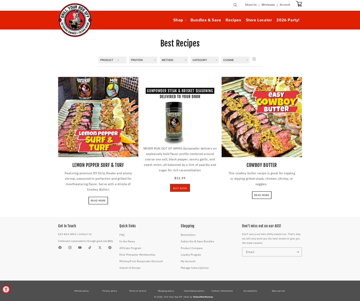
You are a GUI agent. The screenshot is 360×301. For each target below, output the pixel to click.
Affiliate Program (130, 248)
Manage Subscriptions (195, 267)
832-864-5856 (67, 234)
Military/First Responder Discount (141, 261)
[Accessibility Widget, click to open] (6, 289)
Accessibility (250, 291)
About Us (251, 4)
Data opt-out (278, 291)
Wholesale (268, 4)
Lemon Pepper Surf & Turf (98, 165)
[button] (235, 5)
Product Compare (192, 248)
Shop (178, 20)
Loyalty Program (191, 254)
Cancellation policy (194, 291)
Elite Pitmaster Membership (137, 254)
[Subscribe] (297, 252)
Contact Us (85, 234)
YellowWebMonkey (203, 297)
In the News (127, 241)
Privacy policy (109, 291)
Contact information (222, 291)
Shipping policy (166, 291)
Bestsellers (188, 234)
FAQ (122, 234)
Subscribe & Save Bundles (197, 241)
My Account (188, 261)
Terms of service (137, 291)
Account (285, 4)
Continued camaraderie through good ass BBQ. (86, 241)
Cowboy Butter (262, 165)
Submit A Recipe (130, 267)
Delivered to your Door (180, 93)
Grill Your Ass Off (173, 297)
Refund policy (81, 291)
